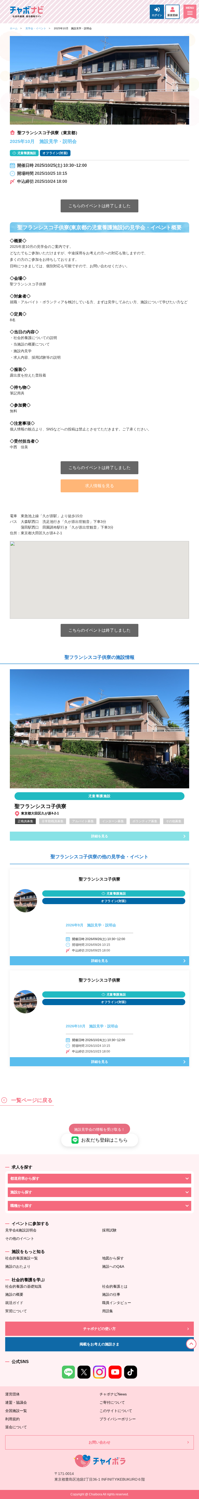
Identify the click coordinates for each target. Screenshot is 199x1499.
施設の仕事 (111, 1294)
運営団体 (12, 1394)
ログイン (157, 15)
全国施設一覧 (16, 1411)
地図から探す (113, 1258)
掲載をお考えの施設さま (99, 1344)
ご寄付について (112, 1402)
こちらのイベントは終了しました (99, 206)
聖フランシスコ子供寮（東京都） (48, 133)
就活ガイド (14, 1303)
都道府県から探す (24, 1178)
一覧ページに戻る (31, 1100)
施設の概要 (14, 1294)
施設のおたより (18, 1266)
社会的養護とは (114, 1286)
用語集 (107, 1311)
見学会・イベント (35, 28)
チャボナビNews (113, 1394)
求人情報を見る (99, 486)
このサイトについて (116, 1411)
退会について (16, 1427)
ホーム (14, 28)
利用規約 (12, 1419)
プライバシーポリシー (118, 1419)
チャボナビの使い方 (99, 1329)
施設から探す (21, 1192)
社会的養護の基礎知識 (23, 1286)
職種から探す (21, 1205)
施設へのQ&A (113, 1266)
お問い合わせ (99, 1442)
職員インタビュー (116, 1303)
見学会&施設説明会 (21, 1230)
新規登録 (172, 15)
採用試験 (109, 1230)
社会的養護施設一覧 (21, 1258)
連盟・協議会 (16, 1402)
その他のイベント (19, 1238)
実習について (16, 1311)
